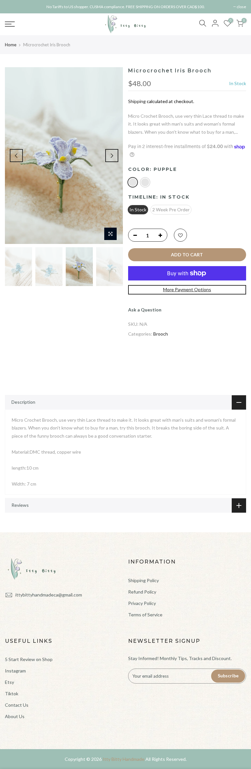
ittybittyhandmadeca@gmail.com (48, 594)
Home (10, 44)
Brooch (160, 334)
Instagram (15, 670)
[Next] (111, 155)
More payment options (187, 289)
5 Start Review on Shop (29, 659)
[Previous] (16, 155)
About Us (15, 716)
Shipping (137, 101)
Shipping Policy (143, 580)
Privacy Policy (142, 603)
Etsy (9, 682)
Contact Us (16, 705)
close (13, 6)
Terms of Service (145, 614)
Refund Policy (142, 592)
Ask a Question (144, 309)
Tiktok (11, 693)
